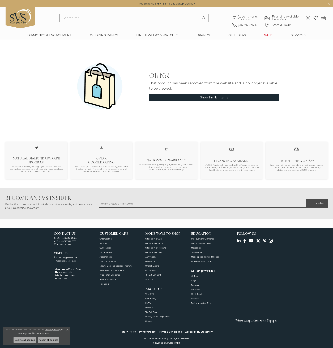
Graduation (150, 261)
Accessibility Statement (199, 331)
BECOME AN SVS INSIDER (38, 198)
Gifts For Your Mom (154, 243)
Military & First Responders (157, 317)
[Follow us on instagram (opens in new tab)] (271, 241)
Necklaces (195, 290)
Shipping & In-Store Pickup (112, 270)
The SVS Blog (151, 312)
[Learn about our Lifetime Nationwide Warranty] (166, 149)
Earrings (195, 285)
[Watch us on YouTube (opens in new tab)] (251, 241)
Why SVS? (150, 294)
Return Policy (128, 331)
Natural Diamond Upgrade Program (116, 266)
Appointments (106, 257)
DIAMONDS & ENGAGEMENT (49, 35)
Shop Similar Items (214, 97)
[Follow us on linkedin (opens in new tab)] (239, 241)
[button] (308, 18)
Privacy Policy (147, 331)
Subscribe (317, 203)
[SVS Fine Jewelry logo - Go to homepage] (20, 17)
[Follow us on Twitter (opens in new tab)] (258, 241)
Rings (193, 281)
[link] (246, 18)
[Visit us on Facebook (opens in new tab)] (244, 241)
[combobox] (130, 18)
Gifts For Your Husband (155, 248)
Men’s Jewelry (197, 294)
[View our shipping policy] (296, 149)
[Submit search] (204, 18)
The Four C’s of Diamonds (202, 239)
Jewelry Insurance (108, 279)
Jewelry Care (196, 252)
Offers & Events (152, 266)
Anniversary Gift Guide (201, 261)
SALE (268, 35)
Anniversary (150, 257)
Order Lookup (106, 239)
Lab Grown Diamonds (201, 243)
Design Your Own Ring (201, 303)
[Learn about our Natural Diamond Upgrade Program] (36, 147)
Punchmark (173, 343)
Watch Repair (106, 252)
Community (150, 299)
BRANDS (203, 35)
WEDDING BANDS (104, 35)
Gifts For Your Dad (153, 252)
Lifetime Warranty (108, 261)
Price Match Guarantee (110, 275)
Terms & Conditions (170, 331)
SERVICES (298, 35)
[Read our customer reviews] (101, 147)
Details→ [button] (190, 3)
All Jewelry (196, 276)
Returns (103, 243)
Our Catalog (150, 270)
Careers (148, 321)
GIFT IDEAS (237, 35)
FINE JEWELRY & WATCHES (157, 35)
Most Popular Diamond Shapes (205, 257)
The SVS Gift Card (153, 275)
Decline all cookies (25, 339)
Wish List (149, 279)
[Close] (329, 4)
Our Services (105, 248)
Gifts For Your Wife (153, 239)
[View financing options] (231, 149)
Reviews (149, 308)
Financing (104, 284)
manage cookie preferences (33, 333)
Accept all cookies (48, 339)
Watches (195, 299)
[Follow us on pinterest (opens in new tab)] (264, 241)
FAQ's (148, 303)
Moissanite (196, 248)
